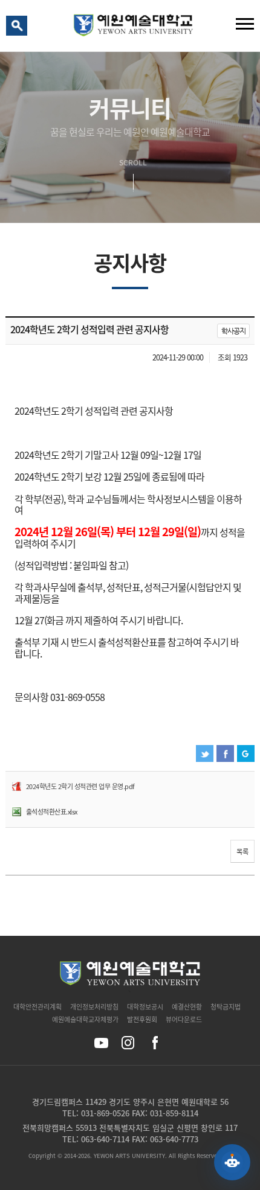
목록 (242, 851)
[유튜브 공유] (101, 1043)
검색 (18, 28)
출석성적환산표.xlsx (51, 812)
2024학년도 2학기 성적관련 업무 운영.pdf (80, 786)
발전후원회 (142, 1019)
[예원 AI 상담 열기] (232, 1162)
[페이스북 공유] (154, 1043)
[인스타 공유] (128, 1043)
